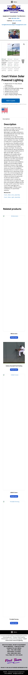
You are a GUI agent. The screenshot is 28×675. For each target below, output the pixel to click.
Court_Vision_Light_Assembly (12, 197)
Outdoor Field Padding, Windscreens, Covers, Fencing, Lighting (13, 638)
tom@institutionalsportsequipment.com (14, 24)
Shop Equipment (7, 637)
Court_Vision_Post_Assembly (12, 195)
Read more (14, 337)
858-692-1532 (15, 18)
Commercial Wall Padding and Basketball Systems (13, 635)
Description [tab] (6, 119)
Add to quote (10, 101)
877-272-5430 (17, 20)
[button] (24, 44)
